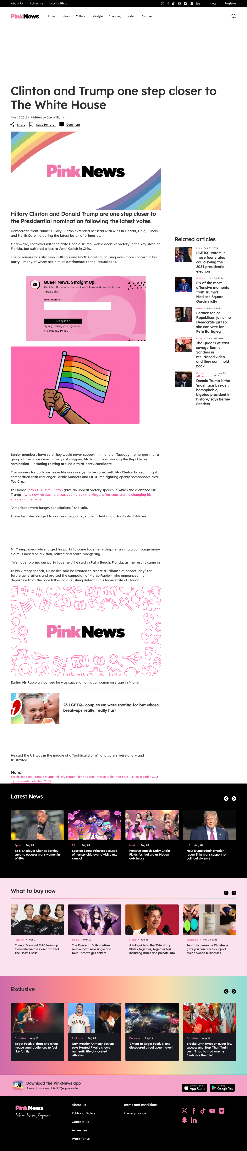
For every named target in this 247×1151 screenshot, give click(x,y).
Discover (147, 16)
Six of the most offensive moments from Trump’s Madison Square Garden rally (212, 292)
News (66, 16)
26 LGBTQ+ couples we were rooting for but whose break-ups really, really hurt (111, 707)
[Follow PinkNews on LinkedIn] (198, 3)
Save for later (46, 124)
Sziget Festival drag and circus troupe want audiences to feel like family (36, 1047)
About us (79, 1105)
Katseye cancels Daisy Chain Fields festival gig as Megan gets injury (149, 854)
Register (230, 3)
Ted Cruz (122, 777)
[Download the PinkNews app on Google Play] (222, 1088)
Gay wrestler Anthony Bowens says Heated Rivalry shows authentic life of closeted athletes (93, 1049)
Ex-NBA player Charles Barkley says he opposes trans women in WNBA (37, 854)
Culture (80, 16)
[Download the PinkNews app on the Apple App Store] (194, 1088)
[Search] (234, 16)
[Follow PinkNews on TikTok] (203, 1111)
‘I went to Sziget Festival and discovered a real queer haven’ (151, 1045)
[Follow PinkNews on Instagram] (221, 1111)
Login (214, 3)
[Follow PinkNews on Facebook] (194, 1111)
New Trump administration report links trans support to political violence (206, 854)
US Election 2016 (147, 777)
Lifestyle (97, 16)
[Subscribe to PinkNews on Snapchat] (184, 1121)
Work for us (81, 1139)
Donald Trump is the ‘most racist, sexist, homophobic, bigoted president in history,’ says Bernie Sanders (213, 392)
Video (131, 16)
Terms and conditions (140, 1105)
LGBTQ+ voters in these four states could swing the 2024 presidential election (211, 262)
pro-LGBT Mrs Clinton (45, 490)
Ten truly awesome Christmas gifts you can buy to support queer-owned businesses (207, 949)
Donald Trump (44, 777)
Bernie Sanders (21, 777)
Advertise (36, 3)
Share (21, 124)
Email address (57, 299)
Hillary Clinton (65, 777)
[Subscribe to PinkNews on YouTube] (212, 1111)
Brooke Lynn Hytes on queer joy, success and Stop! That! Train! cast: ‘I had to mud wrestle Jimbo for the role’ (209, 1049)
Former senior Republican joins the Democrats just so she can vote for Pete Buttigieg (213, 322)
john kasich (86, 777)
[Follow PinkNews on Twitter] (184, 1111)
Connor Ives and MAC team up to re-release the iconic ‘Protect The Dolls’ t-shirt (37, 949)
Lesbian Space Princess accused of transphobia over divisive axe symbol (94, 854)
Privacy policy (135, 1113)
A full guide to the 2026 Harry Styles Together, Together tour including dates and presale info (152, 949)
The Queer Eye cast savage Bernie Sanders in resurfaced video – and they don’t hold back (212, 354)
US (132, 777)
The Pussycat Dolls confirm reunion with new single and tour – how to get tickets (91, 949)
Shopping (115, 16)
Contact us (80, 1122)
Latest (52, 16)
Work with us (59, 3)
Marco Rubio (105, 777)
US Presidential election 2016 (31, 781)
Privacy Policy (58, 331)
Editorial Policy (84, 1113)
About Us (17, 3)
